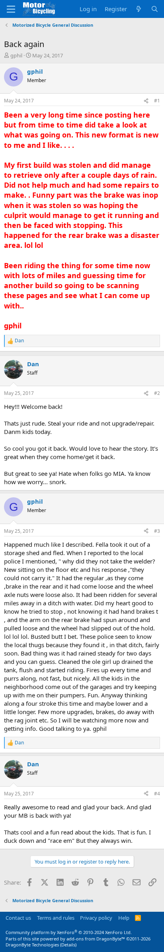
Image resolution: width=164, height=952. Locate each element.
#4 (157, 793)
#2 (157, 393)
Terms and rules (55, 917)
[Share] (146, 101)
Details (68, 945)
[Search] (154, 9)
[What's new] (138, 9)
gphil (16, 55)
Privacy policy (96, 917)
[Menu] (11, 9)
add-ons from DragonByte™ (95, 939)
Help (123, 917)
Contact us (18, 917)
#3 (157, 531)
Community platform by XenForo (69, 932)
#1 (157, 100)
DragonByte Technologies (32, 945)
